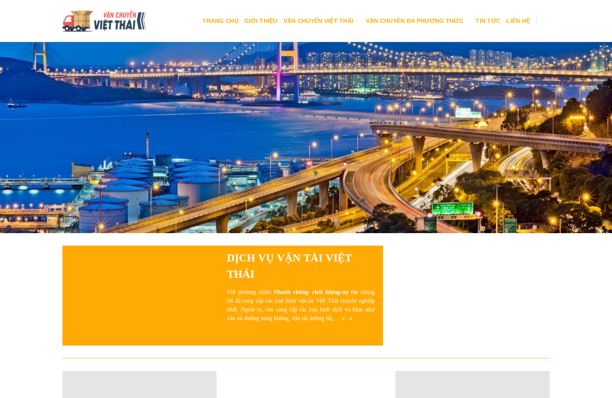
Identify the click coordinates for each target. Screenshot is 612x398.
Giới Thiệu (261, 20)
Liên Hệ (518, 20)
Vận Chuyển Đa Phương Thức (414, 20)
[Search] (546, 20)
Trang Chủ (220, 20)
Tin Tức (487, 20)
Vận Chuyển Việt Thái (319, 20)
